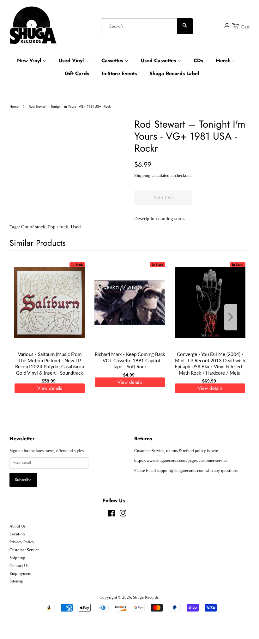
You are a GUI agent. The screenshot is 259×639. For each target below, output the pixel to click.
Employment (20, 573)
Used (76, 226)
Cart (245, 26)
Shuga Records (146, 597)
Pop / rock (58, 226)
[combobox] (147, 26)
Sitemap (16, 581)
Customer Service (24, 550)
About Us (17, 526)
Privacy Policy (21, 542)
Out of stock (33, 226)
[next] (234, 317)
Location (17, 534)
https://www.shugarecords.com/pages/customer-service (180, 460)
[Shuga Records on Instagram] (122, 515)
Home (14, 106)
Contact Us (18, 566)
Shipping (142, 175)
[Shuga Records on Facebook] (111, 515)
